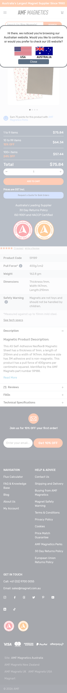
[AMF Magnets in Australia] (44, 57)
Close (33, 61)
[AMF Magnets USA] (24, 57)
